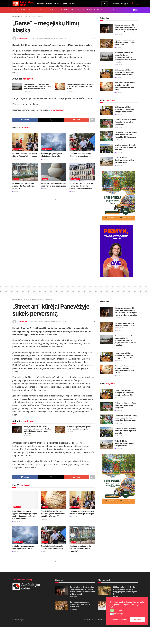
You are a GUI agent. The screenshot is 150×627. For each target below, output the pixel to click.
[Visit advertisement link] (119, 196)
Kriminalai (57, 4)
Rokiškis (89, 10)
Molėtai (66, 10)
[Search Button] (137, 3)
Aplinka (17, 507)
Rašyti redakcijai (103, 620)
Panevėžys (15, 10)
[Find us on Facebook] (132, 3)
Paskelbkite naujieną (89, 620)
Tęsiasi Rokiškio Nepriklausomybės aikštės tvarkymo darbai (124, 160)
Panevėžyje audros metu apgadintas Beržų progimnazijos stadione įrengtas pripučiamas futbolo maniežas (37, 86)
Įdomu (65, 4)
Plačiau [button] (113, 607)
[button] (112, 610)
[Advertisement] (75, 290)
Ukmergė (103, 10)
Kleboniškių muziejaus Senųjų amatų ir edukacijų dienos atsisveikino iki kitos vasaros (125, 134)
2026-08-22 (71, 91)
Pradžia (14, 16)
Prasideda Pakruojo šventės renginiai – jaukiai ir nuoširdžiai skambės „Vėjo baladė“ (80, 86)
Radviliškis (81, 10)
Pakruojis (74, 10)
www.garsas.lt (57, 110)
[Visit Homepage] (23, 3)
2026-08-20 (45, 189)
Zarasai (115, 10)
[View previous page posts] (51, 199)
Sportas (49, 4)
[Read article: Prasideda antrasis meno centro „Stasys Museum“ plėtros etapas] (25, 142)
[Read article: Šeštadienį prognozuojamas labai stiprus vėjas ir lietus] (53, 142)
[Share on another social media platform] (92, 120)
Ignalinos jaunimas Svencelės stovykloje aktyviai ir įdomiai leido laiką (125, 147)
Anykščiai (24, 10)
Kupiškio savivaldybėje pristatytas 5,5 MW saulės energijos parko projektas (124, 72)
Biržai (30, 10)
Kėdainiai (43, 10)
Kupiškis (59, 10)
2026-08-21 (16, 159)
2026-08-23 (28, 91)
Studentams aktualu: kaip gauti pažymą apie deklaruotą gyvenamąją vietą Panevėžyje (81, 185)
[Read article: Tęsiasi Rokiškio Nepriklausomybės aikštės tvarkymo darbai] (106, 161)
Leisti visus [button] (137, 619)
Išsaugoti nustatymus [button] (119, 619)
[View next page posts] (55, 199)
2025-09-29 (117, 597)
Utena (110, 10)
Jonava (36, 10)
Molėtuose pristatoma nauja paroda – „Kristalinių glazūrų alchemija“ (23, 185)
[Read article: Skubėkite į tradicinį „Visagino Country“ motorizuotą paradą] (82, 142)
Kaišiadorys (51, 10)
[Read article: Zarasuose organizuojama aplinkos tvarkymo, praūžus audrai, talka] (106, 43)
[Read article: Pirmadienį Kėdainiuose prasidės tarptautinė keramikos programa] (53, 172)
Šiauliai (96, 10)
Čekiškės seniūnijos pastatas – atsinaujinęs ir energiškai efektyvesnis (126, 122)
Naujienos (40, 4)
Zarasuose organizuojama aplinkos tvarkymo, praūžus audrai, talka (125, 42)
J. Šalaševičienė (22, 38)
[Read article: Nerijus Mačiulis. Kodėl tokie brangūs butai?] (104, 605)
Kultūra (72, 4)
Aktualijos (47, 149)
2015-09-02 (34, 38)
